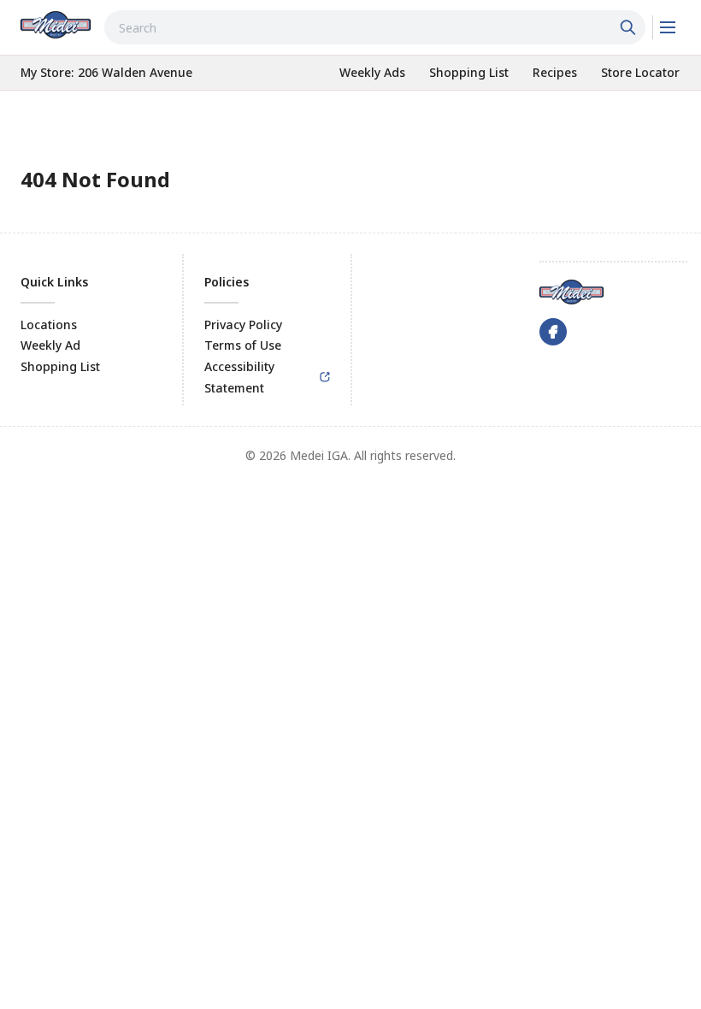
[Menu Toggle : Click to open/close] (666, 27)
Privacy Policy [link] (243, 324)
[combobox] (374, 27)
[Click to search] (630, 27)
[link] (56, 24)
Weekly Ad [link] (50, 345)
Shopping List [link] (60, 366)
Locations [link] (49, 324)
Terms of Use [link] (242, 345)
